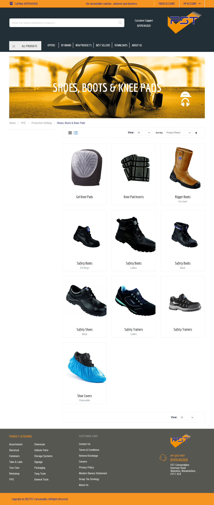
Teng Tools (40, 473)
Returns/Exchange (88, 455)
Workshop (14, 473)
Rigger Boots (183, 197)
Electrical (14, 450)
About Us (137, 45)
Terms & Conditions (89, 449)
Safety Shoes (85, 329)
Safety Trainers (133, 329)
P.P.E (11, 479)
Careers (83, 461)
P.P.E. (24, 123)
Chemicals (39, 444)
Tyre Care (14, 467)
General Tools (41, 479)
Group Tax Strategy (89, 479)
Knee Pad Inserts (134, 197)
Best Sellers (103, 45)
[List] (76, 132)
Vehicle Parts (41, 450)
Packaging (39, 467)
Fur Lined (183, 201)
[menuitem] (29, 46)
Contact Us (84, 444)
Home (12, 123)
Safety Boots (84, 263)
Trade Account (166, 3)
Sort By (159, 132)
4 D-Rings (84, 268)
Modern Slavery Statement (93, 473)
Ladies (134, 268)
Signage (38, 462)
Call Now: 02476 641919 (26, 3)
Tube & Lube (15, 462)
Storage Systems (43, 456)
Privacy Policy (86, 467)
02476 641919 (143, 25)
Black (182, 268)
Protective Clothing (41, 123)
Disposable (84, 400)
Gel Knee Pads (84, 197)
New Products (84, 45)
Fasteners (14, 456)
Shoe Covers (84, 396)
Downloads (121, 45)
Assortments (16, 444)
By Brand (66, 45)
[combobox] (52, 23)
